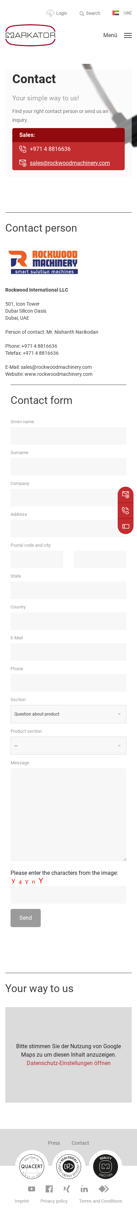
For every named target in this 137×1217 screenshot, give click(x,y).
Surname (19, 452)
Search (93, 13)
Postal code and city (31, 545)
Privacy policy (53, 1201)
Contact (80, 1143)
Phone (17, 668)
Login (61, 13)
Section (18, 699)
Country (18, 607)
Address (19, 514)
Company (20, 483)
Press (54, 1143)
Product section (26, 731)
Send (25, 918)
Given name (22, 421)
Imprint (22, 1201)
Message (20, 762)
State (16, 576)
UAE (127, 12)
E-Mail (17, 637)
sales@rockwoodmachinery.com (70, 163)
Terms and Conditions (100, 1201)
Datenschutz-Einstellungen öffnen (69, 1063)
